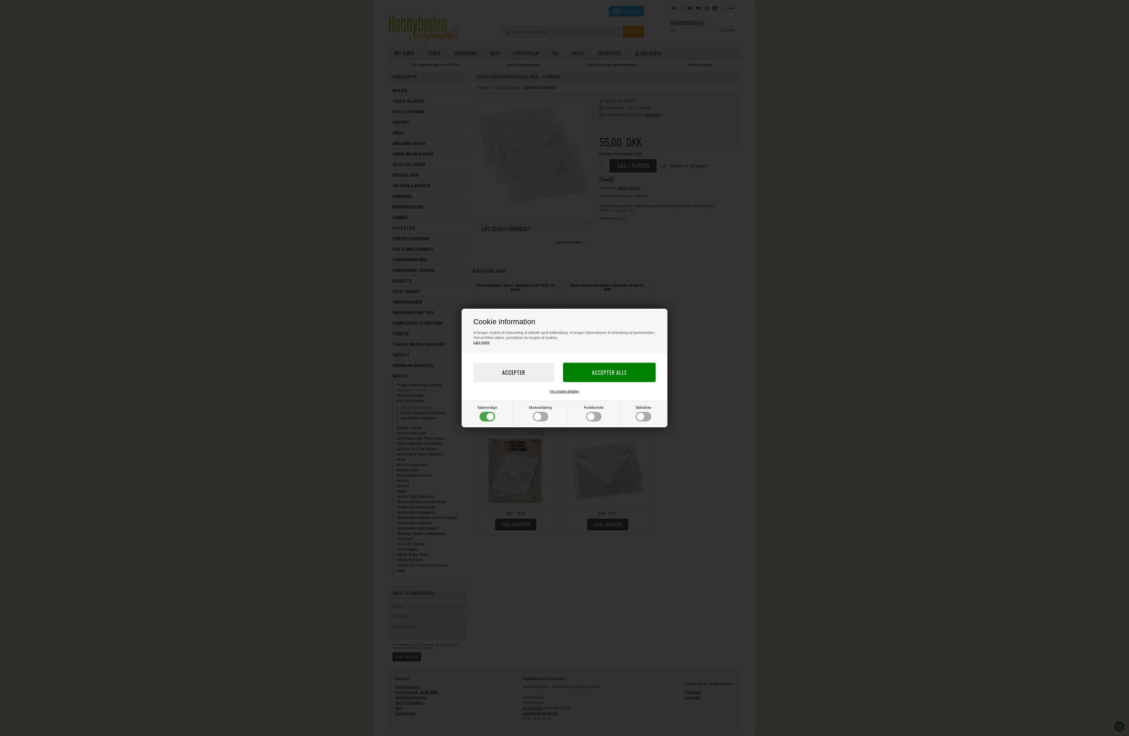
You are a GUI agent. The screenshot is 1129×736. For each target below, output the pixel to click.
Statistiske (643, 408)
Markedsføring (540, 408)
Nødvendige (487, 408)
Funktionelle (594, 408)
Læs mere (481, 342)
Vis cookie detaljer (564, 391)
